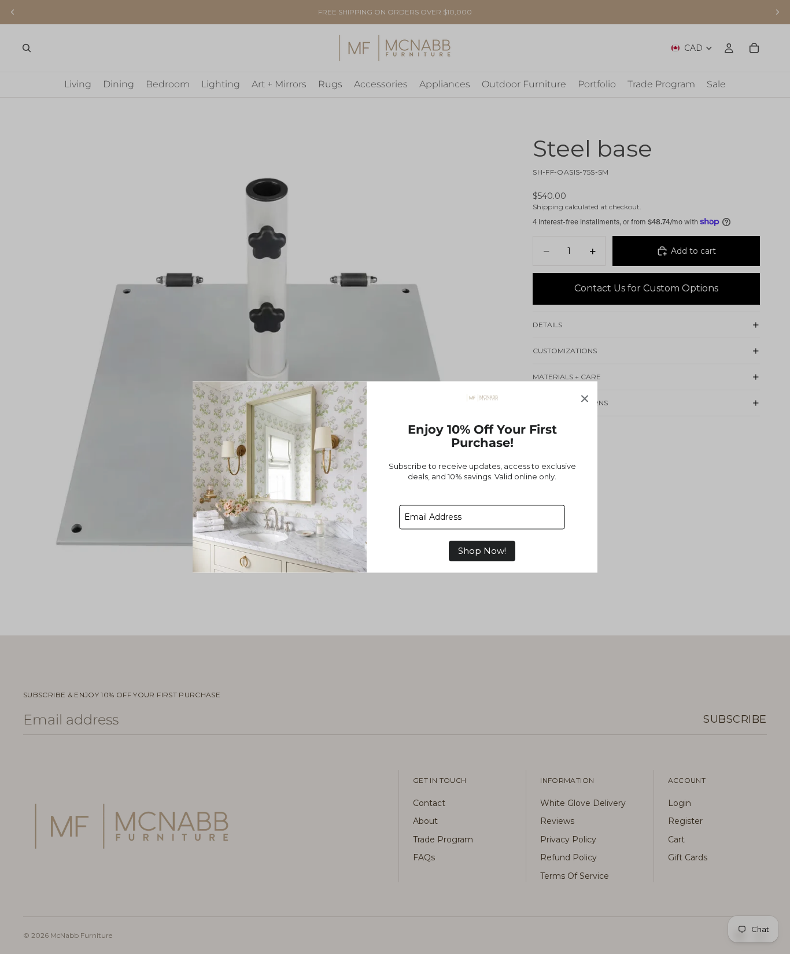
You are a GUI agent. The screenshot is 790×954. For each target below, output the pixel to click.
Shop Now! (482, 551)
